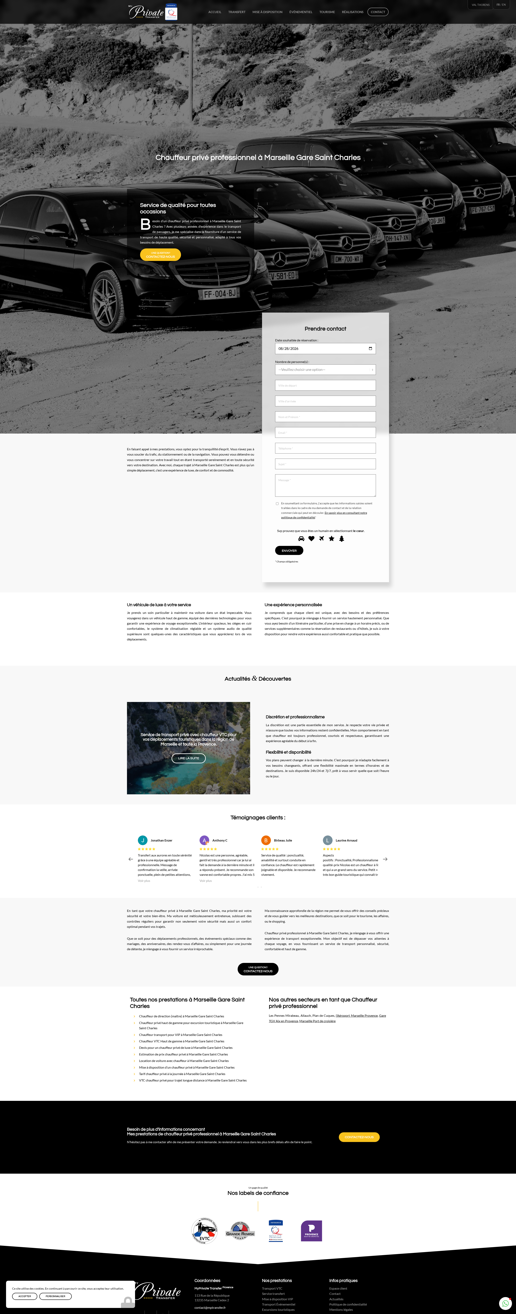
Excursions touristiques (278, 1309)
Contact (335, 1293)
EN (504, 4)
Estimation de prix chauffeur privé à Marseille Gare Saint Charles (183, 1054)
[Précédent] (136, 748)
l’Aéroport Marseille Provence (357, 1015)
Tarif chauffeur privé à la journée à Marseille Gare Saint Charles (182, 1074)
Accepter (25, 1296)
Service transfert (273, 1293)
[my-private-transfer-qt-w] (153, 12)
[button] (505, 1303)
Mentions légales (341, 1309)
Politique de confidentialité (348, 1304)
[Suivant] (241, 748)
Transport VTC (272, 1288)
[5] (341, 538)
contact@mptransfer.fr (210, 1307)
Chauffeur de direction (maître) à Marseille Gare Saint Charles (181, 1016)
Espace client (338, 1288)
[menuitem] (215, 12)
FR (498, 4)
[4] (331, 538)
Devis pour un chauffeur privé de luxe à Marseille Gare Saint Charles (186, 1047)
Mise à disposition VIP (277, 1299)
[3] (321, 538)
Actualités (336, 1299)
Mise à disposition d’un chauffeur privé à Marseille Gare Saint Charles (187, 1067)
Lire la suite (188, 755)
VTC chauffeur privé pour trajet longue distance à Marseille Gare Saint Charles (193, 1080)
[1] (301, 538)
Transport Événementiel (278, 1304)
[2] (311, 538)
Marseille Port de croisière (317, 1021)
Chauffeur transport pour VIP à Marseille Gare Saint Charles (180, 1035)
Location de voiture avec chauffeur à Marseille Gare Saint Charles (184, 1061)
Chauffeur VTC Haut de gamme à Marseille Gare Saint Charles (181, 1041)
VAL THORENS (481, 4)
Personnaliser (55, 1296)
